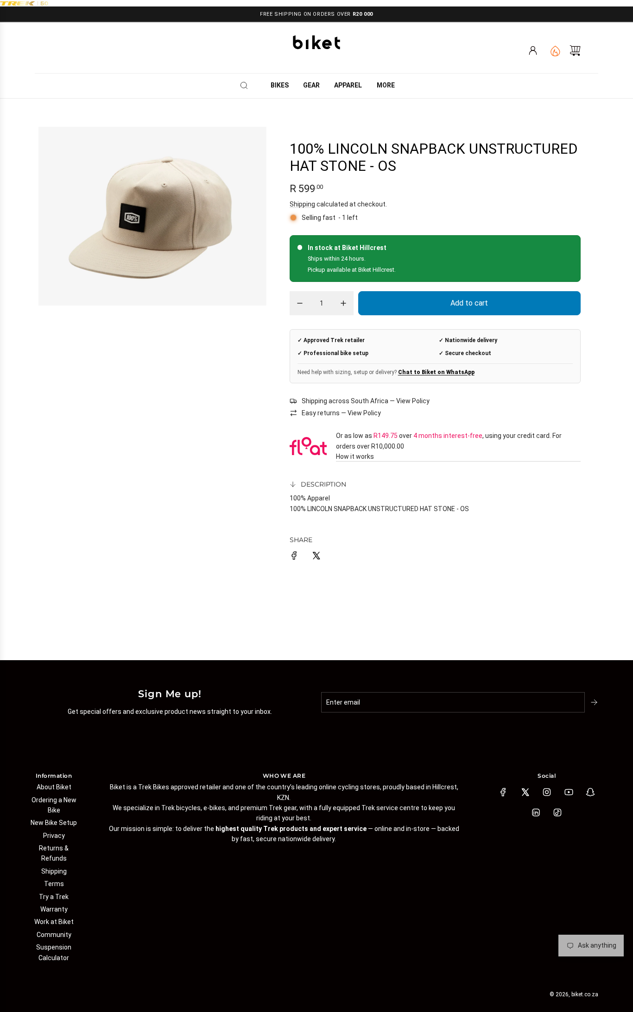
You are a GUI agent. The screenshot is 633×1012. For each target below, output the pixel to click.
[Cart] (575, 50)
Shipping (302, 204)
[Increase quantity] (343, 303)
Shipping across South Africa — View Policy (366, 401)
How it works (355, 456)
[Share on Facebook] (294, 556)
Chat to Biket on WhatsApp (436, 372)
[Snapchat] (590, 792)
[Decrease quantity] (300, 303)
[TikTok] (557, 812)
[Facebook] (503, 792)
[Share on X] (316, 556)
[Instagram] (547, 792)
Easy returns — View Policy (341, 413)
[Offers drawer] (555, 50)
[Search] (247, 85)
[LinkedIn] (535, 812)
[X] (525, 792)
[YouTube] (568, 792)
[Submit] (595, 702)
